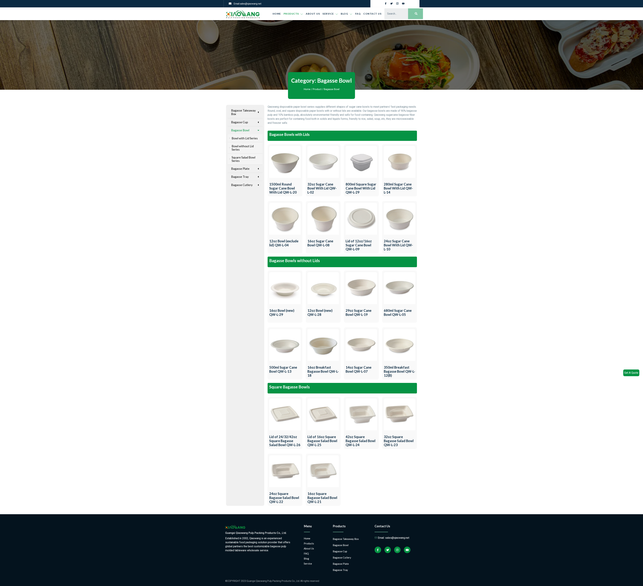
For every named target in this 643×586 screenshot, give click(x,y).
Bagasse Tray (240, 176)
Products (291, 13)
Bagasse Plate (240, 168)
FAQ (358, 13)
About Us (313, 13)
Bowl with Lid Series (245, 138)
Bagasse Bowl (240, 130)
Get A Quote (631, 373)
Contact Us (372, 13)
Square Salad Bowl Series (243, 159)
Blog (306, 558)
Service (328, 13)
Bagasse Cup (239, 122)
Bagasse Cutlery (242, 185)
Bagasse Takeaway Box (243, 112)
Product (317, 89)
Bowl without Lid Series (243, 147)
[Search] (415, 13)
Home (277, 13)
